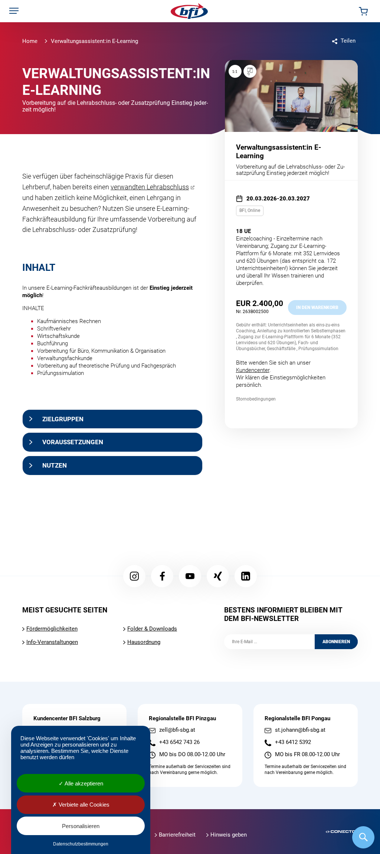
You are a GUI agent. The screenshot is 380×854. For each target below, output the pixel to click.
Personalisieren (80, 826)
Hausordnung (143, 642)
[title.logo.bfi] (189, 11)
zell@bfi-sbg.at (177, 730)
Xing (218, 576)
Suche (363, 837)
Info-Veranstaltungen (52, 642)
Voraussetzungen (72, 442)
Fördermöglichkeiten (52, 628)
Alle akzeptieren (83, 783)
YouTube (190, 576)
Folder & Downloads (152, 628)
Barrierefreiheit (177, 834)
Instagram (134, 576)
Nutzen (54, 465)
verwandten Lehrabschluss (150, 187)
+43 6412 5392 (293, 742)
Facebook (162, 576)
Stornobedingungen (256, 399)
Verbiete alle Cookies (83, 804)
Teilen (348, 40)
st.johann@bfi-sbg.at (300, 730)
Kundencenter (252, 370)
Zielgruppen (62, 419)
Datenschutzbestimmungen (80, 844)
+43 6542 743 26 (179, 742)
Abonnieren (336, 641)
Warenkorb (363, 11)
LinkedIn (246, 576)
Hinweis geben (228, 834)
